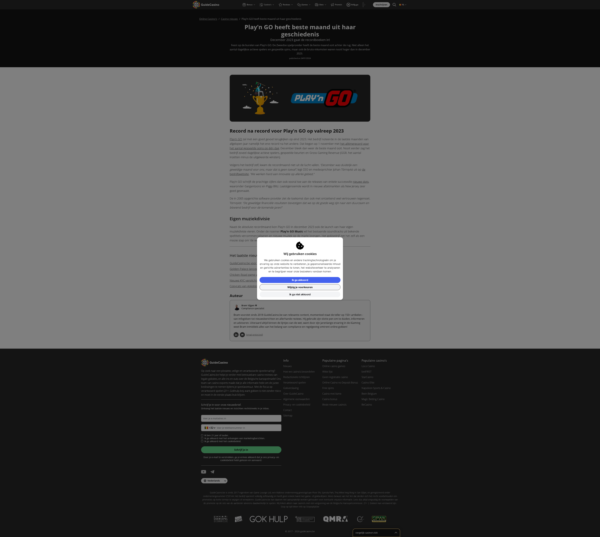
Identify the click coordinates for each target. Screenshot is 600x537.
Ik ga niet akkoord (300, 294)
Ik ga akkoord (300, 280)
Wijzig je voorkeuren (300, 287)
